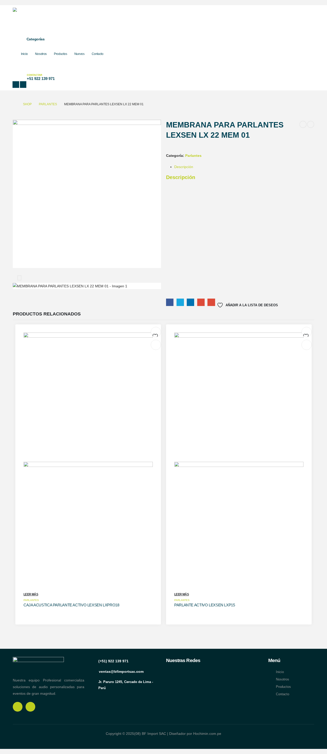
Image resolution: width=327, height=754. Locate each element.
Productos (60, 54)
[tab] (183, 167)
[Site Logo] (46, 20)
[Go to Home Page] (14, 104)
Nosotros (41, 54)
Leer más (31, 594)
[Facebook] (16, 84)
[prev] (303, 124)
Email (211, 302)
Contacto (97, 54)
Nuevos (79, 54)
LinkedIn (190, 302)
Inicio (24, 54)
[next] (310, 124)
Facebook (169, 302)
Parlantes (193, 156)
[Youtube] (23, 84)
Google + (201, 302)
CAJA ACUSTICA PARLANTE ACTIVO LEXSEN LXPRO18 (71, 605)
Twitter (180, 302)
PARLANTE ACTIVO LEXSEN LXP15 (204, 605)
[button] (16, 70)
